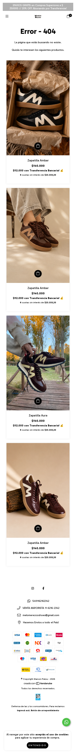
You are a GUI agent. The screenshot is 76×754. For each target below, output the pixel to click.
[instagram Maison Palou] (33, 588)
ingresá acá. (23, 710)
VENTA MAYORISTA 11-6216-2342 (41, 608)
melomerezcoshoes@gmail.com (41, 615)
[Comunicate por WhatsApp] (66, 722)
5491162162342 (40, 601)
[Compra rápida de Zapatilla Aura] (38, 401)
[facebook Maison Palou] (43, 588)
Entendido (37, 745)
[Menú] (8, 16)
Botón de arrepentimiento (45, 710)
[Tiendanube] (38, 684)
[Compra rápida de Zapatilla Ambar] (38, 146)
